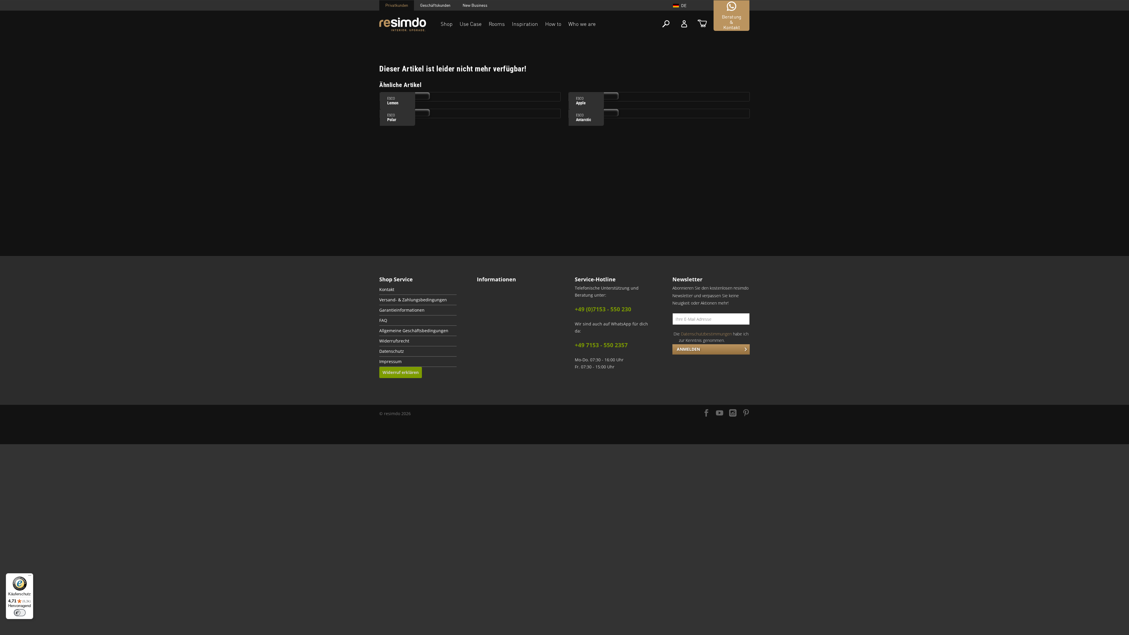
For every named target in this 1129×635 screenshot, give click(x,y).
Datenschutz (391, 351)
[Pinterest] (746, 413)
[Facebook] (706, 413)
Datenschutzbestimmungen (706, 334)
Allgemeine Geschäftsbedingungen (413, 330)
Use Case (471, 24)
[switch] (20, 612)
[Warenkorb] (702, 24)
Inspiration (525, 24)
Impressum (390, 361)
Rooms (497, 24)
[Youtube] (719, 413)
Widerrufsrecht (394, 341)
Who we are (582, 24)
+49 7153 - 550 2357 (601, 345)
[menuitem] (418, 290)
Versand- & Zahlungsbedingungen (413, 300)
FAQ (383, 320)
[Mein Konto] (684, 24)
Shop (446, 24)
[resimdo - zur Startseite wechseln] (402, 24)
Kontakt (386, 289)
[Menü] (29, 576)
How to (553, 24)
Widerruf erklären (401, 372)
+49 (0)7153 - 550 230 (603, 309)
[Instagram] (732, 413)
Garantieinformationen (402, 310)
